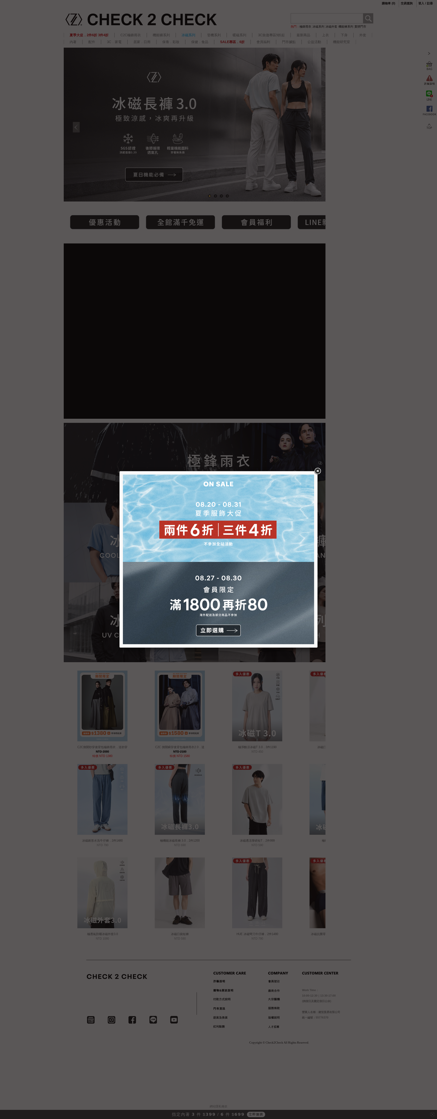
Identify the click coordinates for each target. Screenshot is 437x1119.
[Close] (317, 471)
